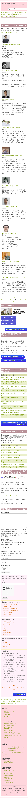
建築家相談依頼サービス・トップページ (12, 447)
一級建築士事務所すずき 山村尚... (11, 127)
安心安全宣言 (8, 16)
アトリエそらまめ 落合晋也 (9, 70)
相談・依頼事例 (17, 701)
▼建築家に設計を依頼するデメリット (13, 360)
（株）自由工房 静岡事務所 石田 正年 (13, 278)
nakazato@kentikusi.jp (16, 794)
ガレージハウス (20, 748)
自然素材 (13, 747)
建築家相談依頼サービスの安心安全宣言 (12, 467)
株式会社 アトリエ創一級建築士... (11, 186)
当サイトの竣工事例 (8, 730)
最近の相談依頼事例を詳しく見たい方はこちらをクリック (14, 423)
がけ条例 (14, 752)
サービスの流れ (7, 624)
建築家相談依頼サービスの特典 (10, 452)
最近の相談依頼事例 (8, 632)
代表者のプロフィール (9, 770)
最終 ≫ (14, 689)
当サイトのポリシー (8, 772)
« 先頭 (13, 297)
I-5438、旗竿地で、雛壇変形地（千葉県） (12, 390)
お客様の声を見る (19, 694)
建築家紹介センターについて (10, 775)
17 (22, 299)
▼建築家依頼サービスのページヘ (16, 329)
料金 (21, 14)
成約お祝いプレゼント (9, 716)
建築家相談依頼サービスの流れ (10, 450)
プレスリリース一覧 (8, 782)
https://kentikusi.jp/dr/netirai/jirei (9, 496)
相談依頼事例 (16, 14)
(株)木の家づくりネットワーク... (11, 261)
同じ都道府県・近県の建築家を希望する (13, 542)
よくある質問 (6, 644)
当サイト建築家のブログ (9, 727)
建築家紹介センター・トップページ (12, 604)
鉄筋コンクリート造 (7, 752)
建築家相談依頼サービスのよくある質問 (12, 464)
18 (25, 299)
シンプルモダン (6, 750)
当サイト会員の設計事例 (9, 725)
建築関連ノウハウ (8, 728)
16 (20, 299)
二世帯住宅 (13, 748)
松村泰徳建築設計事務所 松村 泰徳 (12, 155)
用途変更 (19, 752)
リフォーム (5, 748)
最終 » (14, 301)
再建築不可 (12, 750)
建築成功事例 (7, 714)
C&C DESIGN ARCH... (8, 99)
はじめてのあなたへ (8, 606)
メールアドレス (5, 548)
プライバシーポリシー (9, 773)
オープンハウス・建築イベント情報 (12, 734)
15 (17, 299)
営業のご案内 (7, 777)
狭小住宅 (22, 747)
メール (4, 582)
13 (12, 299)
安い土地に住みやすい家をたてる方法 (12, 735)
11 (7, 299)
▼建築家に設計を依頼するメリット (12, 357)
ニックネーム (5, 558)
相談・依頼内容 (5, 512)
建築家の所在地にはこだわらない (11, 544)
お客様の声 (9, 14)
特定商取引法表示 (8, 779)
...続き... (4, 756)
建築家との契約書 (7, 612)
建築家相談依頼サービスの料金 (10, 457)
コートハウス (5, 754)
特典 (4, 626)
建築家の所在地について (8, 540)
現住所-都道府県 (6, 565)
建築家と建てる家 (6, 747)
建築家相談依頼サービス (9, 622)
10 (5, 299)
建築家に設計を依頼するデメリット (12, 610)
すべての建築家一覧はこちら (9, 32)
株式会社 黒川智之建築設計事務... (11, 44)
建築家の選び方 (7, 614)
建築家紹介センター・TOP (7, 12)
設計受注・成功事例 (8, 763)
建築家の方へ (7, 761)
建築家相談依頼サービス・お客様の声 (11, 455)
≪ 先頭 (13, 685)
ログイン (15, 16)
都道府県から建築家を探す (10, 723)
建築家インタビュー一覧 (9, 732)
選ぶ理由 (5, 642)
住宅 (9, 748)
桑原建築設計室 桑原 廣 (9, 233)
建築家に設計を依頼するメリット (11, 608)
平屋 (23, 752)
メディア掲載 (7, 780)
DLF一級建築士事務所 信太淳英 (11, 206)
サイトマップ (17, 703)
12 (10, 299)
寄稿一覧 (6, 737)
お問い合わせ (6, 634)
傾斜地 (17, 747)
